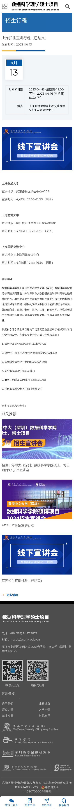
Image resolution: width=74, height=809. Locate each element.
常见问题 (44, 715)
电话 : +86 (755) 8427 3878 (19, 633)
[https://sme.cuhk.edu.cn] (28, 740)
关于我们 (7, 703)
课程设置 (44, 703)
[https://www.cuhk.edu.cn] (30, 727)
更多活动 (12, 595)
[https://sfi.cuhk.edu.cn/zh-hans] (26, 753)
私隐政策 (8, 783)
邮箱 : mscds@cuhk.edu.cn (21, 639)
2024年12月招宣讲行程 (18, 525)
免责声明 (20, 783)
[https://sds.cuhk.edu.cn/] (37, 767)
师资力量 (7, 709)
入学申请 (44, 709)
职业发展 (7, 715)
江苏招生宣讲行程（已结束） (23, 580)
